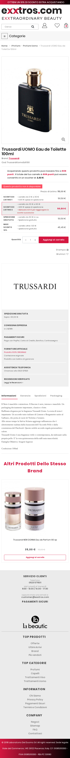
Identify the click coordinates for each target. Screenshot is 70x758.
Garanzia (25, 395)
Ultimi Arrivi (35, 647)
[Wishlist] (57, 25)
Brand (35, 651)
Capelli (35, 673)
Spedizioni (40, 395)
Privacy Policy (35, 699)
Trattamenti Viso (35, 677)
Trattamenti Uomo (35, 681)
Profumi (35, 669)
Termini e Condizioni (35, 707)
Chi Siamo (35, 695)
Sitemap (35, 725)
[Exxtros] (35, 13)
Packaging (56, 395)
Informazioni (8, 395)
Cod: (4, 162)
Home (4, 45)
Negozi (35, 721)
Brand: (10, 158)
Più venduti (35, 655)
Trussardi (14, 158)
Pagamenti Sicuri (35, 703)
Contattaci (35, 733)
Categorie (17, 36)
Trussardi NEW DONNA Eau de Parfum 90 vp (35, 539)
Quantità (16, 239)
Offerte (35, 643)
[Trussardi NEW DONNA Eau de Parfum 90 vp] (35, 509)
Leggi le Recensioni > (13, 382)
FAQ (35, 729)
